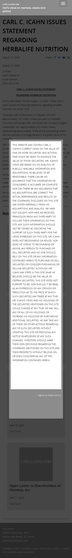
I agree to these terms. (49, 395)
